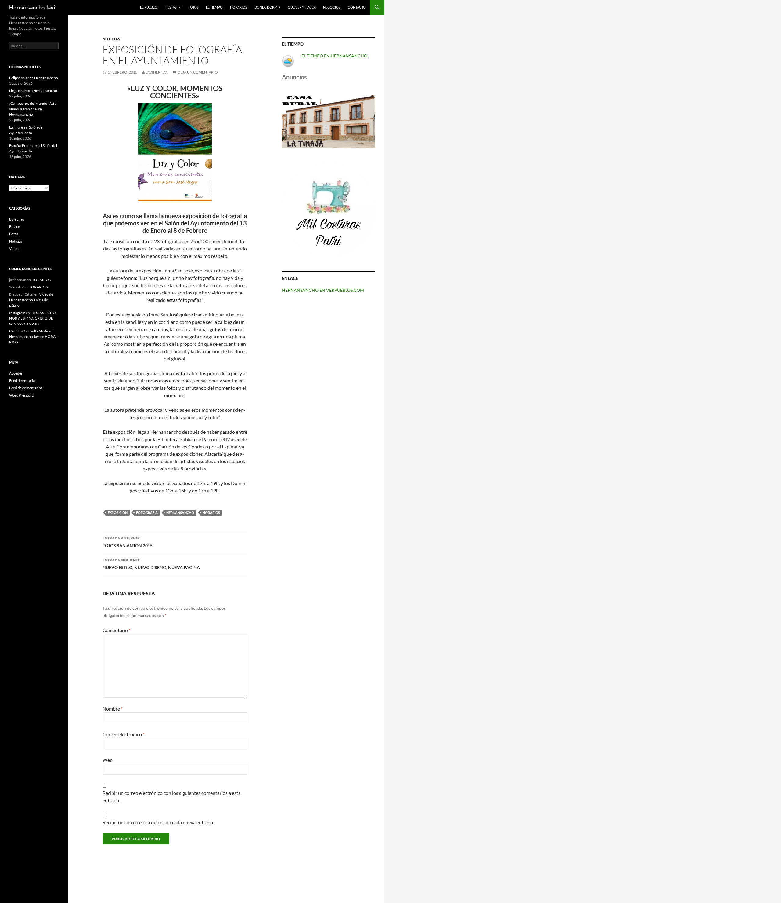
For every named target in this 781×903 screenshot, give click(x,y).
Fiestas (171, 7)
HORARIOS (238, 7)
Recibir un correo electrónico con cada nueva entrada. (158, 822)
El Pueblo (148, 7)
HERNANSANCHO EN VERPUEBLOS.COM (323, 290)
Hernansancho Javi (32, 7)
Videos (14, 248)
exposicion (118, 512)
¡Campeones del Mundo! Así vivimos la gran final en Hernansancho (34, 109)
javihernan (157, 72)
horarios (211, 512)
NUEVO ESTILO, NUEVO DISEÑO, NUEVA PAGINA (151, 564)
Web (108, 760)
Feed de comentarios (25, 388)
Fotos (13, 234)
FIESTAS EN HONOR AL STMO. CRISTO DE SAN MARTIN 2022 (33, 318)
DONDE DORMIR (267, 7)
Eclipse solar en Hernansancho (33, 77)
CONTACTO (357, 7)
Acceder (16, 373)
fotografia (147, 512)
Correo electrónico (124, 734)
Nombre (113, 708)
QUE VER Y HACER (302, 7)
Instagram (17, 312)
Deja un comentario (198, 72)
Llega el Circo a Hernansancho (33, 90)
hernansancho (180, 512)
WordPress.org (21, 395)
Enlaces (15, 226)
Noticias (111, 39)
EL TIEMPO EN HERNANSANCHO (334, 55)
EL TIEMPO (214, 7)
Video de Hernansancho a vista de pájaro (31, 300)
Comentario (117, 630)
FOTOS (193, 7)
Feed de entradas (22, 380)
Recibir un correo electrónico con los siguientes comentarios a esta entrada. (172, 796)
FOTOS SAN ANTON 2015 (128, 542)
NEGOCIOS (331, 7)
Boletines (16, 219)
